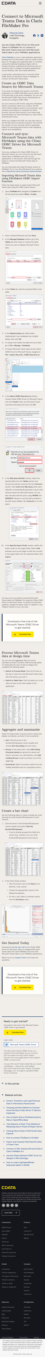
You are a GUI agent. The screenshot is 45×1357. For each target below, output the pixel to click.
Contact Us (27, 1294)
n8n (25, 1321)
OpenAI (26, 1325)
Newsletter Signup (8, 1321)
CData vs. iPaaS (7, 1283)
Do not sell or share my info (22, 1354)
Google (26, 1314)
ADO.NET (5, 1235)
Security (36, 1337)
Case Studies (6, 1311)
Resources (5, 1318)
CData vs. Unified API (9, 1287)
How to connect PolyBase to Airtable (22, 1137)
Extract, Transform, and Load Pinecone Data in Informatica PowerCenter (23, 1102)
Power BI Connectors (9, 1252)
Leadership (27, 1283)
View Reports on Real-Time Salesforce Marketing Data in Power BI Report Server (24, 1125)
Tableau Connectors (9, 1256)
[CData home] (10, 3)
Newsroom (27, 1276)
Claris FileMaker (8, 57)
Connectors (6, 1269)
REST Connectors (8, 1245)
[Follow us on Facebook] (34, 35)
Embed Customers (8, 1280)
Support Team (20, 958)
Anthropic (27, 1307)
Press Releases (29, 1273)
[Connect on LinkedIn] (42, 35)
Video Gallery (6, 1329)
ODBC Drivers (6, 1227)
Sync (25, 1227)
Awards (26, 1280)
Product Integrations (9, 1273)
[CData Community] (16, 1205)
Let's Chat (8, 1213)
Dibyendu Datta (16, 33)
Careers (26, 1291)
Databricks (27, 1311)
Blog (3, 1314)
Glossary (5, 1325)
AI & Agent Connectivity (10, 1276)
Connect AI (27, 1231)
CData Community (8, 1307)
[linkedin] (3, 1205)
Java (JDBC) (6, 1231)
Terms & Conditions (7, 1337)
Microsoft (27, 1318)
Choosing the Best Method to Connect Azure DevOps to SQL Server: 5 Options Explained (23, 1110)
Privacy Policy (23, 1337)
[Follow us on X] (38, 35)
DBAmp (26, 1238)
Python (4, 1238)
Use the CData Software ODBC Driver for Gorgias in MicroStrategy (24, 1156)
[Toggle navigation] (40, 3)
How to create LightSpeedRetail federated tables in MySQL (20, 1163)
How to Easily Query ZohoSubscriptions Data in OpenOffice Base (23, 1118)
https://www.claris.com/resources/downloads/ (23, 171)
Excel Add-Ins (6, 1249)
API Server (5, 1242)
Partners (27, 1287)
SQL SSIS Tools (28, 1235)
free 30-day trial (18, 947)
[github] (12, 1205)
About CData (28, 1269)
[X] (7, 1205)
